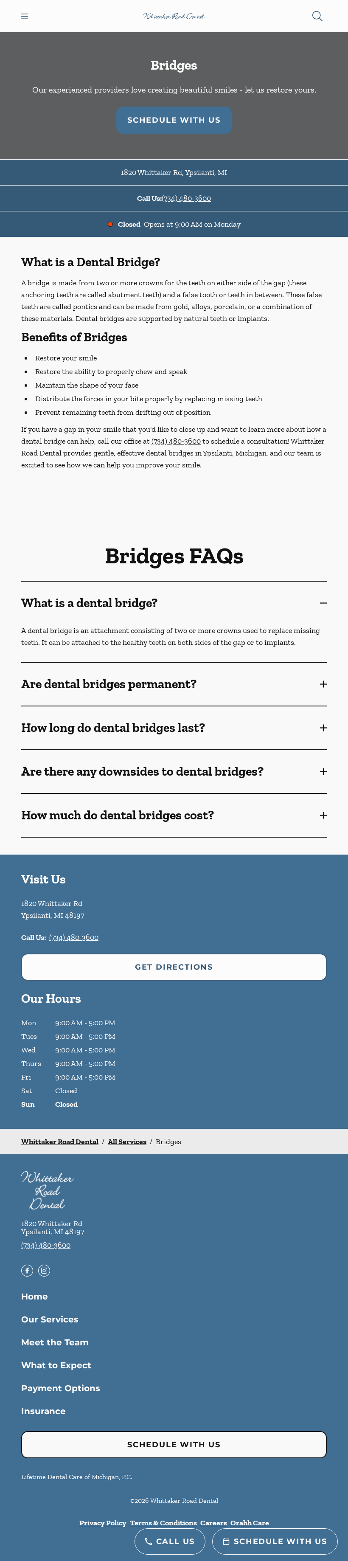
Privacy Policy (102, 1522)
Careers (213, 1522)
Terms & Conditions (163, 1522)
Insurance (43, 1411)
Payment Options (60, 1388)
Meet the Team (55, 1342)
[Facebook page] (27, 1271)
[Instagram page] (44, 1271)
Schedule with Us (174, 120)
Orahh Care (249, 1522)
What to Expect (56, 1365)
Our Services (50, 1319)
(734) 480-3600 (186, 198)
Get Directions (174, 967)
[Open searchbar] (317, 16)
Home (34, 1296)
